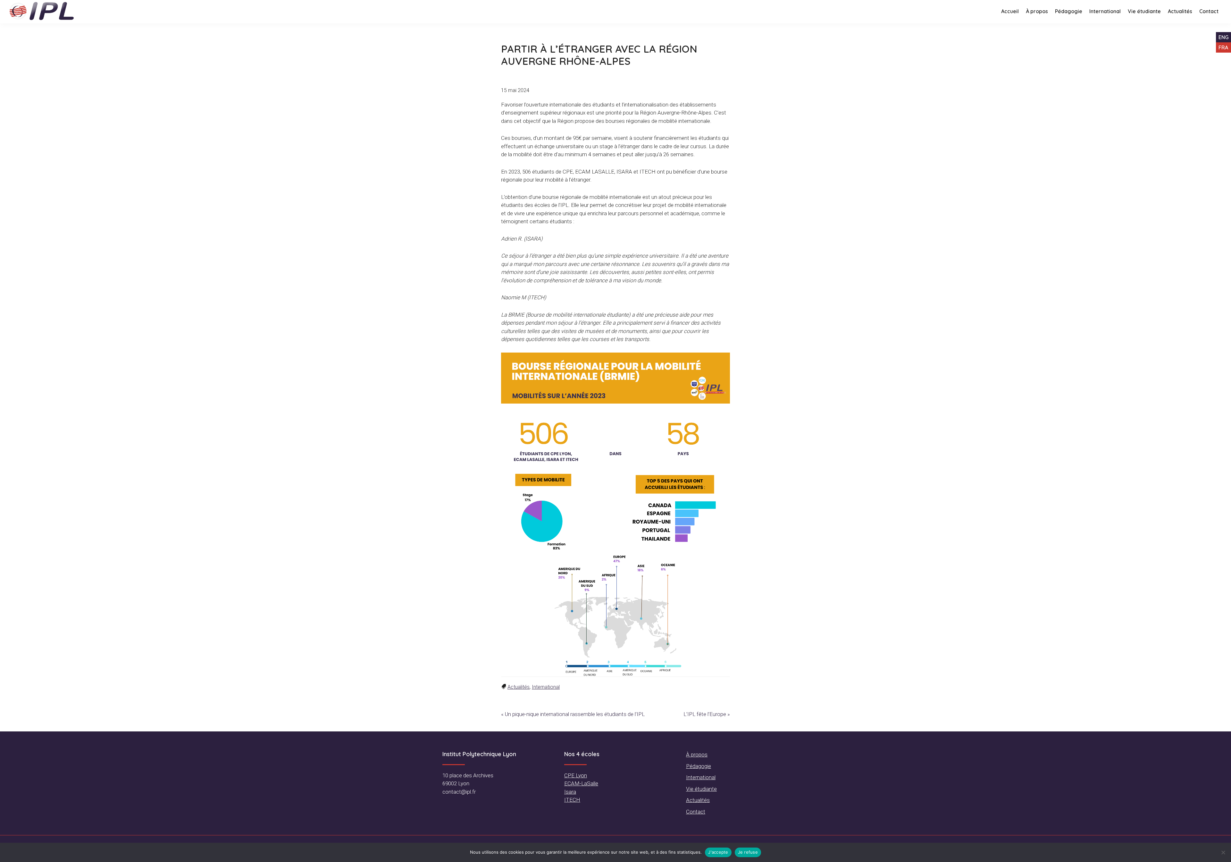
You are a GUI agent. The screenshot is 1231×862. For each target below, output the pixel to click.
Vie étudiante (701, 789)
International (546, 687)
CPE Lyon (575, 775)
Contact (695, 811)
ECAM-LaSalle (581, 783)
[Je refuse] (1223, 852)
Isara (570, 792)
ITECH (572, 800)
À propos (697, 754)
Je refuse (748, 852)
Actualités (518, 687)
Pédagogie (698, 766)
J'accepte (718, 852)
